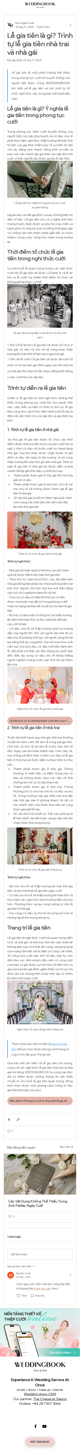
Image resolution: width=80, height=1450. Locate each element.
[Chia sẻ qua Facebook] (9, 1119)
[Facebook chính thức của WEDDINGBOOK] (35, 1426)
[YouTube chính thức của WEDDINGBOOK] (44, 1426)
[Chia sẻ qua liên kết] (18, 1119)
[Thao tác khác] (70, 25)
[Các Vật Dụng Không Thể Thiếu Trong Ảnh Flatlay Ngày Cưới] (40, 1174)
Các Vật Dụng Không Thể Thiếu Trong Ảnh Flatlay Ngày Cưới (37, 1203)
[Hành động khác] (70, 1275)
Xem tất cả (66, 1146)
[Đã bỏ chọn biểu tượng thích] (18, 1296)
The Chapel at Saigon (50, 1399)
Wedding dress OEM (40, 1394)
